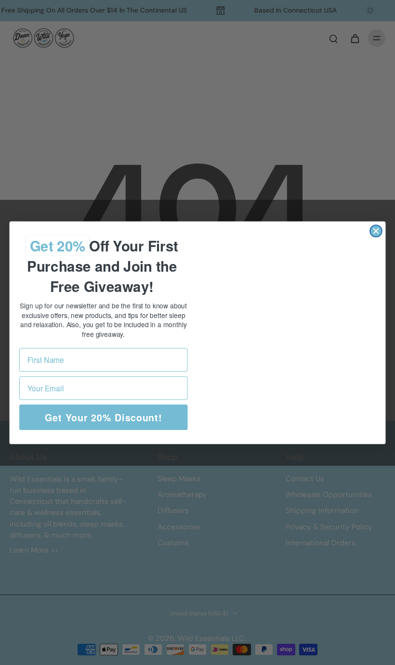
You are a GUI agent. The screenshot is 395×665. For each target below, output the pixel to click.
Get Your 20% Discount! (103, 417)
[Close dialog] (376, 230)
